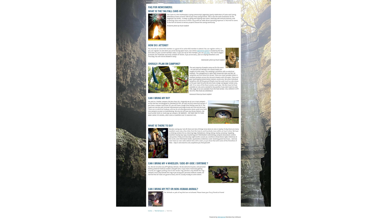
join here (207, 53)
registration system (203, 51)
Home (150, 211)
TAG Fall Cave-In (159, 211)
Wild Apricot (221, 217)
